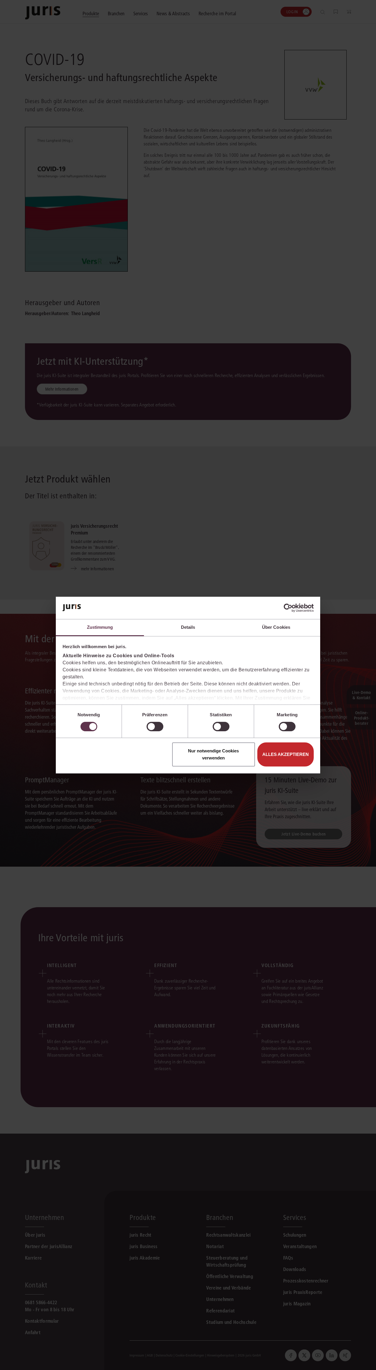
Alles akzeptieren (285, 754)
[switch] (155, 726)
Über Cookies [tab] (276, 627)
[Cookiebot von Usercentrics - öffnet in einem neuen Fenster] (288, 608)
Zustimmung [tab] (100, 627)
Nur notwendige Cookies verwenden (213, 754)
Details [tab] (188, 627)
